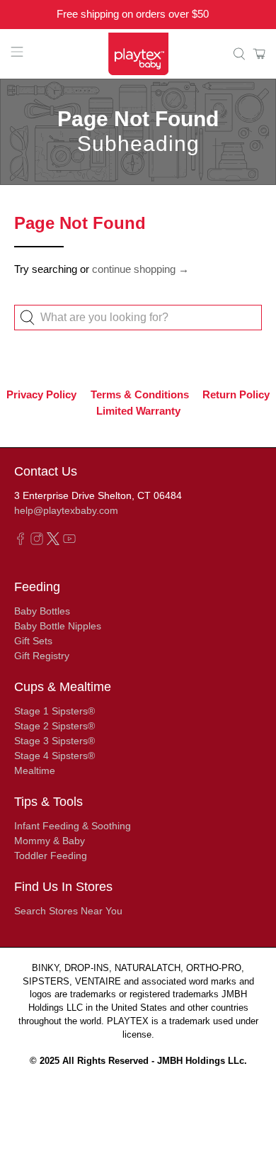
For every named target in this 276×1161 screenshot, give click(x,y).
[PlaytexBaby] (138, 54)
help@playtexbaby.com (66, 510)
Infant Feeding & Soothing (72, 825)
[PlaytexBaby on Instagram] (36, 541)
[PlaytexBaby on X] (53, 541)
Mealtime (34, 770)
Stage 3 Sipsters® (54, 740)
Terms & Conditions (140, 394)
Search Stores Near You (68, 910)
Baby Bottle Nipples (57, 626)
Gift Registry (41, 655)
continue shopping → (140, 269)
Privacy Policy (41, 394)
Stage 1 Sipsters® (54, 711)
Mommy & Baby (49, 840)
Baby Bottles (42, 611)
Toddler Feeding (50, 855)
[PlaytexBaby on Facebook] (20, 541)
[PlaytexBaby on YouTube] (69, 541)
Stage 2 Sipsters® (54, 725)
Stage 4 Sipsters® (54, 755)
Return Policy (236, 394)
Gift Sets (33, 640)
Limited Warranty (138, 410)
